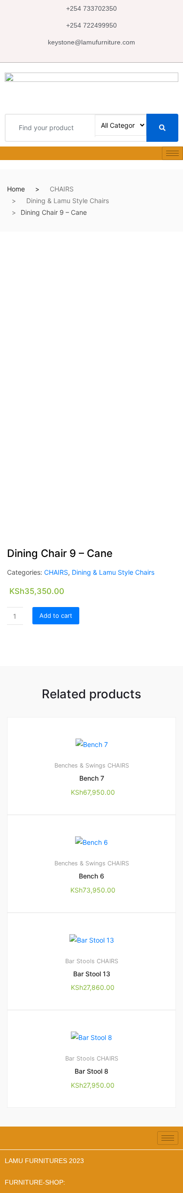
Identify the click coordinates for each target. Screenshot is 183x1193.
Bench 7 (91, 778)
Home (16, 189)
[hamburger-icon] (172, 153)
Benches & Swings (80, 765)
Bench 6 (91, 876)
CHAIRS (62, 189)
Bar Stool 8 (91, 1071)
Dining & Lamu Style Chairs (67, 201)
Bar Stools (80, 961)
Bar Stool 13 (91, 974)
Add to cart (55, 615)
